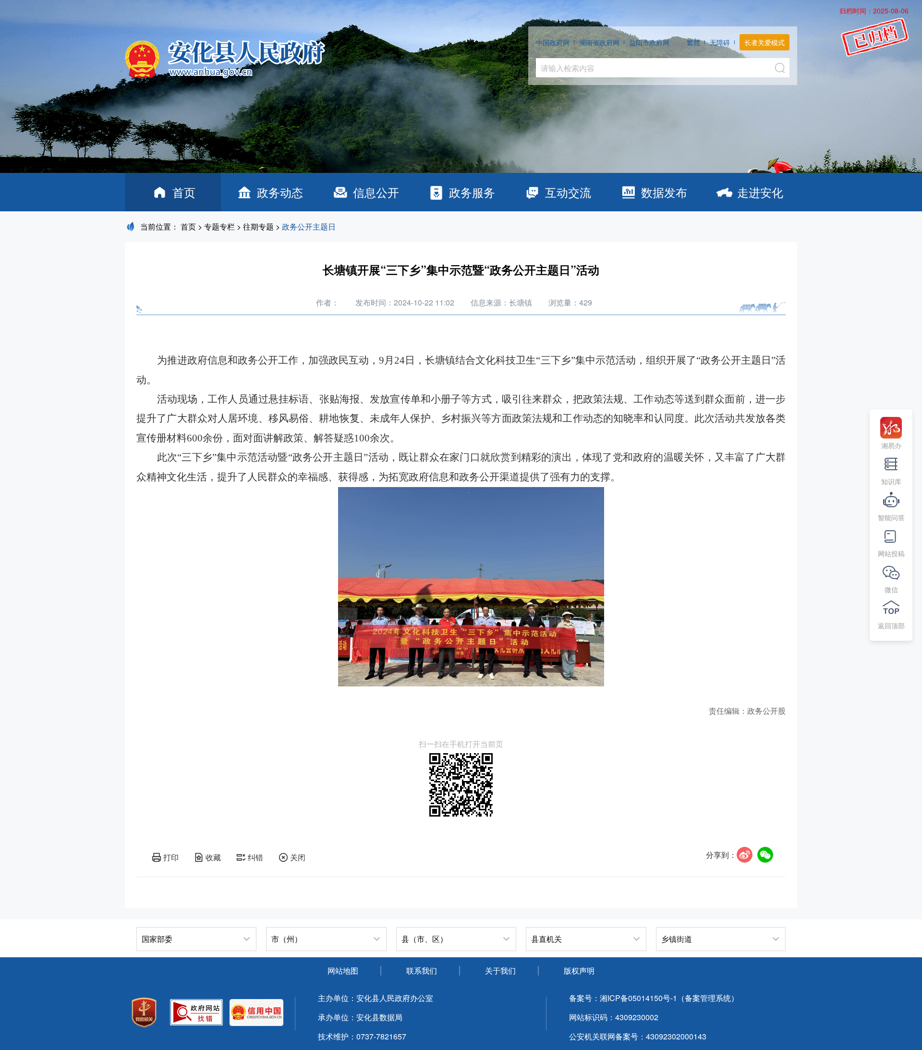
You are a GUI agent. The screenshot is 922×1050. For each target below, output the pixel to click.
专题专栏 (219, 226)
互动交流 (568, 191)
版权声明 (579, 970)
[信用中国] (256, 1013)
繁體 (693, 42)
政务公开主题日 (309, 226)
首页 (183, 191)
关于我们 (500, 970)
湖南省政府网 (599, 42)
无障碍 (720, 42)
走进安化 (760, 191)
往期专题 (258, 226)
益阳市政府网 (649, 42)
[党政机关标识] (144, 1013)
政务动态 (280, 191)
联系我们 (421, 970)
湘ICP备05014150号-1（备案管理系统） (669, 997)
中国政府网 (553, 42)
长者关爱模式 (764, 42)
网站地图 (343, 970)
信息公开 (376, 191)
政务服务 (472, 191)
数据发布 (664, 191)
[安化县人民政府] (225, 55)
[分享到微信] (765, 855)
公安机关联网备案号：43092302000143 (637, 1036)
